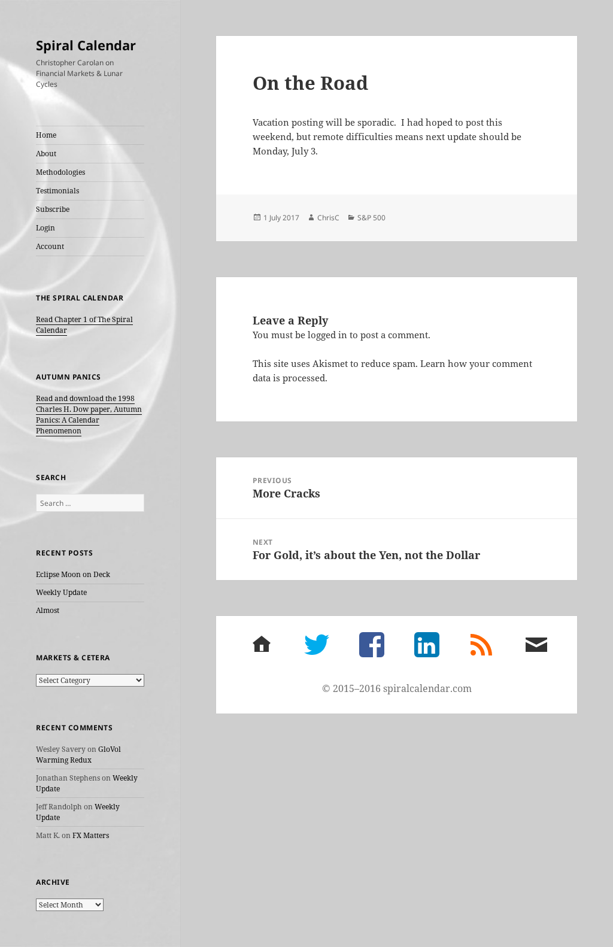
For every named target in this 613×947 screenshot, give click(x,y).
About (46, 153)
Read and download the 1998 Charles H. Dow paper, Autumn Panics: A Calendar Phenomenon (89, 414)
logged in (327, 335)
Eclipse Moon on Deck (73, 574)
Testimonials (57, 191)
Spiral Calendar (86, 45)
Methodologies (60, 172)
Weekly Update (61, 592)
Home (46, 135)
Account (50, 246)
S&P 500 (371, 218)
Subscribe (52, 209)
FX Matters (90, 835)
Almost (47, 610)
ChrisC (328, 218)
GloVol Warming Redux (78, 754)
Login (45, 228)
